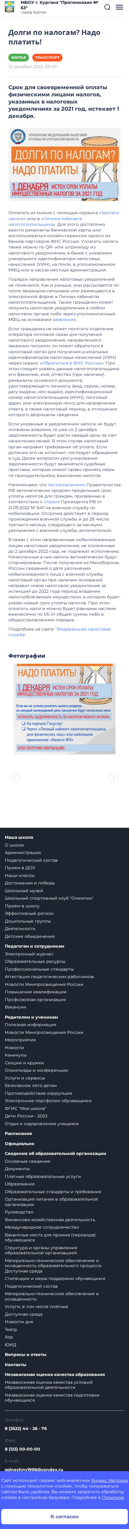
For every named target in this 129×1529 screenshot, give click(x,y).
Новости (14, 1047)
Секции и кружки (24, 1062)
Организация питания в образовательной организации (51, 1201)
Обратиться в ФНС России (71, 363)
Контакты (15, 1364)
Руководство (19, 1212)
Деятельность (20, 928)
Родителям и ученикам (31, 1017)
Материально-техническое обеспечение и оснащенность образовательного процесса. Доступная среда (53, 1266)
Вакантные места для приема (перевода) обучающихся (50, 1237)
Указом (52, 501)
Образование (20, 1184)
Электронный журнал (29, 954)
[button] (107, 7)
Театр (11, 1329)
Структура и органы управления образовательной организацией (41, 1250)
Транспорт (47, 57)
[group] (64, 709)
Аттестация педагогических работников (49, 976)
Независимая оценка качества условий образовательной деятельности (49, 1385)
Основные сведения (27, 1161)
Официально (19, 1143)
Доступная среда (23, 1314)
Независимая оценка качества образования (55, 1374)
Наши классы (19, 875)
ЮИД (10, 1344)
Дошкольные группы (28, 921)
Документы (17, 1168)
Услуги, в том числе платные (36, 1306)
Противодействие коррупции (38, 1093)
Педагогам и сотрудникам (34, 946)
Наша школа (19, 837)
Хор (9, 1337)
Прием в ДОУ (20, 867)
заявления (64, 319)
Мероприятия (20, 1039)
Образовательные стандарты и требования (53, 1191)
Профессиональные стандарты (39, 969)
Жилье (18, 57)
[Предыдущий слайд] (15, 777)
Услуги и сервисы (25, 1078)
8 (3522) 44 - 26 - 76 (26, 1428)
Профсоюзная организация (35, 999)
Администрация (23, 852)
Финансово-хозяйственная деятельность (50, 1219)
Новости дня (19, 1321)
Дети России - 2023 (26, 1116)
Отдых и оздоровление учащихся (42, 1123)
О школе (14, 845)
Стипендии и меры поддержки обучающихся (55, 1278)
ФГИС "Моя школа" (25, 1108)
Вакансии (15, 1007)
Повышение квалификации (36, 991)
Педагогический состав (31, 860)
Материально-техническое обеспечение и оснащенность (52, 1296)
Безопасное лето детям (31, 1085)
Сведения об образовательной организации (55, 1153)
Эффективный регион (29, 913)
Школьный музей (24, 890)
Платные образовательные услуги (43, 1176)
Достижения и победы (30, 883)
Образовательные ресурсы (35, 961)
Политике (113, 1497)
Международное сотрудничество (42, 1227)
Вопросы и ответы (25, 1354)
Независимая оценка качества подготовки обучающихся (52, 1397)
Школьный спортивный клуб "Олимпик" (49, 898)
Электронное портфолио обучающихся (48, 1100)
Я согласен (64, 1516)
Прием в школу (22, 906)
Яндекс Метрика (109, 1480)
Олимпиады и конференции (36, 1070)
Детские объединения (30, 936)
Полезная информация (30, 1024)
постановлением (66, 484)
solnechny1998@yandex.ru (34, 1469)
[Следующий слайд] (113, 777)
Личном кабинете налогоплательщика (45, 221)
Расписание (18, 1133)
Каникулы (16, 1055)
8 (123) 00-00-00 (22, 1449)
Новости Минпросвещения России (44, 984)
